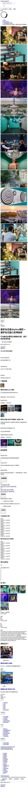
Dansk (4, 757)
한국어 (5, 763)
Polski (4, 769)
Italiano (5, 764)
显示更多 (19, 635)
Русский (5, 770)
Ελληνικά (5, 759)
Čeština (5, 755)
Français (5, 761)
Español (5, 760)
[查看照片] (5, 593)
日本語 (5, 767)
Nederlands (6, 765)
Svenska (5, 772)
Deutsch (5, 758)
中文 (4, 773)
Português (5, 768)
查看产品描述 (4, 412)
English (5, 753)
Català (4, 754)
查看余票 (3, 348)
